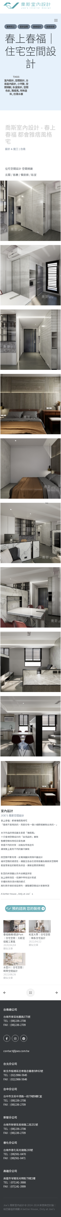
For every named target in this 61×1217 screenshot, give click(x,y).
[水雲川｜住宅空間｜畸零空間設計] (14, 959)
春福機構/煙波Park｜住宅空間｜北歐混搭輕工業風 (14, 938)
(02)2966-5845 (19, 1075)
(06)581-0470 (18, 1154)
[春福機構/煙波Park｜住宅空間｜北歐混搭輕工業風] (14, 926)
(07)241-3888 (18, 1182)
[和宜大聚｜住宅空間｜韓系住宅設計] (40, 926)
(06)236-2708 (18, 1021)
